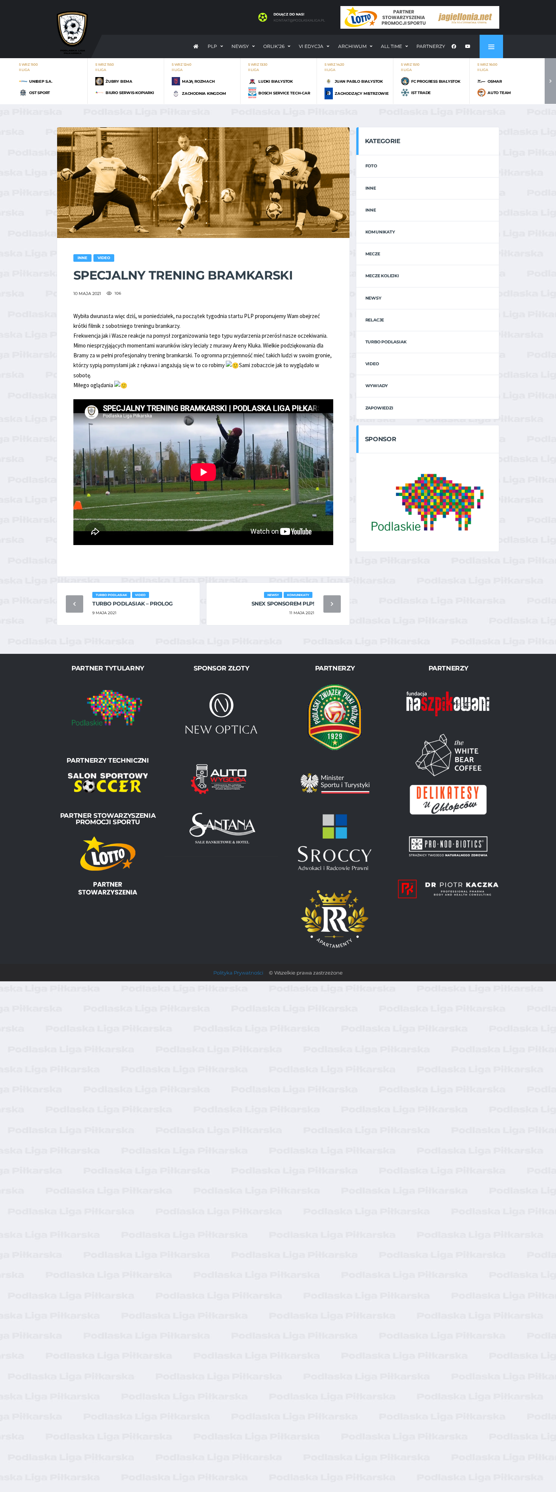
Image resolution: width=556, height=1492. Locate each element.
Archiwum (352, 46)
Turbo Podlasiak (386, 341)
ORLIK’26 (273, 46)
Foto (371, 165)
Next (550, 81)
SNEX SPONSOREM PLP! (283, 603)
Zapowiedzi (379, 408)
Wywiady (376, 385)
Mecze (372, 253)
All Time (391, 46)
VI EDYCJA (311, 46)
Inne (370, 188)
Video (372, 363)
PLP (212, 46)
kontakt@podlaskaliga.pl (299, 20)
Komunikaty (380, 232)
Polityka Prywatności (238, 973)
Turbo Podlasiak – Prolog (132, 603)
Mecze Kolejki (382, 275)
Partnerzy (430, 46)
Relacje (374, 320)
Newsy (240, 46)
